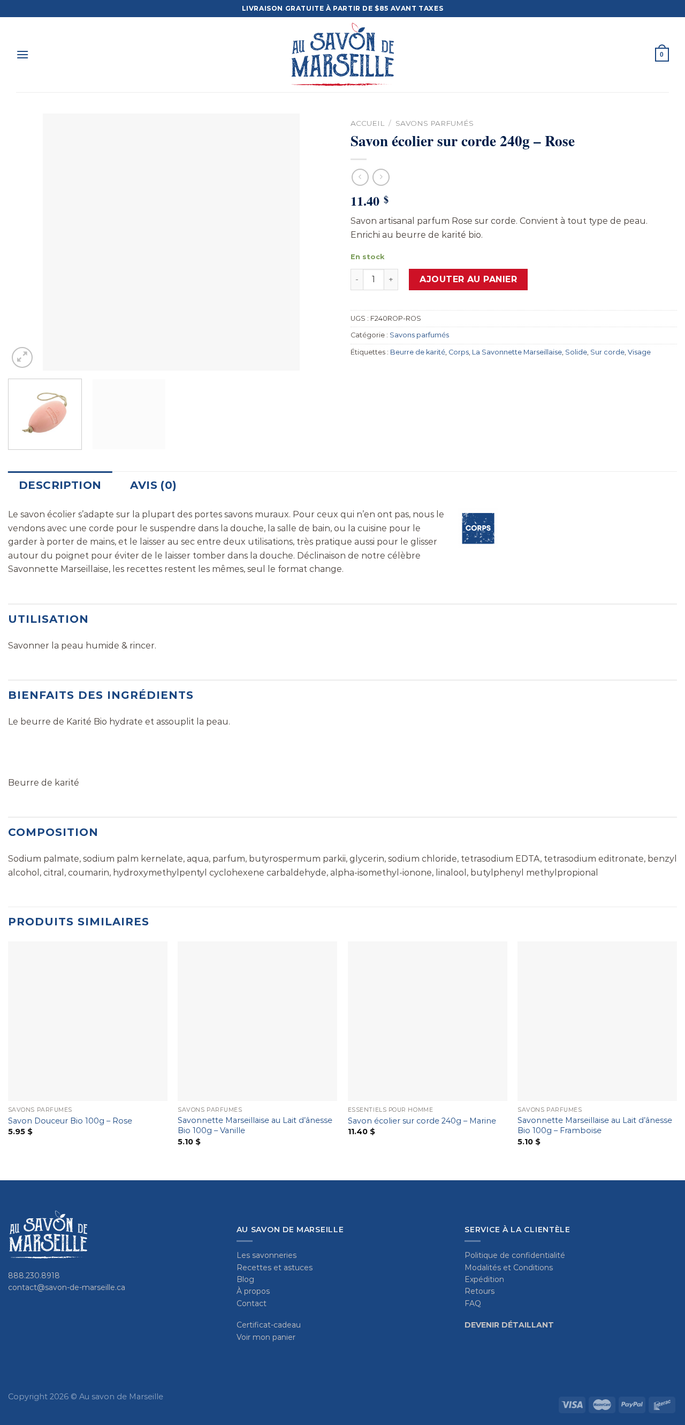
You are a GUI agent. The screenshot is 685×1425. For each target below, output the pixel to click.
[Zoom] (22, 357)
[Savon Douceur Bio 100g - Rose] (88, 1021)
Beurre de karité (417, 352)
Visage (639, 352)
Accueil (367, 123)
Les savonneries (266, 1255)
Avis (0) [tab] (153, 485)
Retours (479, 1291)
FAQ (473, 1303)
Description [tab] (60, 485)
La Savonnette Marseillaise (517, 352)
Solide (576, 352)
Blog (245, 1279)
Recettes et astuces (275, 1267)
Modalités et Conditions (509, 1267)
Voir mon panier (266, 1337)
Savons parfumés (434, 123)
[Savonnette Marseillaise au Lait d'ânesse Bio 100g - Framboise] (597, 1021)
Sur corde (607, 352)
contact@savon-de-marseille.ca (66, 1287)
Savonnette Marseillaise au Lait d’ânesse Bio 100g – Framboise (594, 1125)
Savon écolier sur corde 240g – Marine (422, 1121)
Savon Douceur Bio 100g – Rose (70, 1121)
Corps (458, 352)
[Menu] (22, 54)
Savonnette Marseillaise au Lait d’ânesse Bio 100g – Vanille (255, 1125)
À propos (253, 1291)
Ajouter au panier (468, 279)
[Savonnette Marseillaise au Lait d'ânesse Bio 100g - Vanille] (257, 1021)
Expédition (484, 1279)
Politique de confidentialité (515, 1255)
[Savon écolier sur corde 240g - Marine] (427, 1021)
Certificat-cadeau (269, 1325)
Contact (252, 1303)
